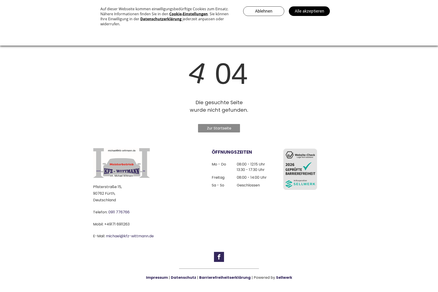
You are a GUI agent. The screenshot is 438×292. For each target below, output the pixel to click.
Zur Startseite (219, 128)
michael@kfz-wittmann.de (130, 236)
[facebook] (219, 257)
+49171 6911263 (117, 224)
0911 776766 (119, 212)
